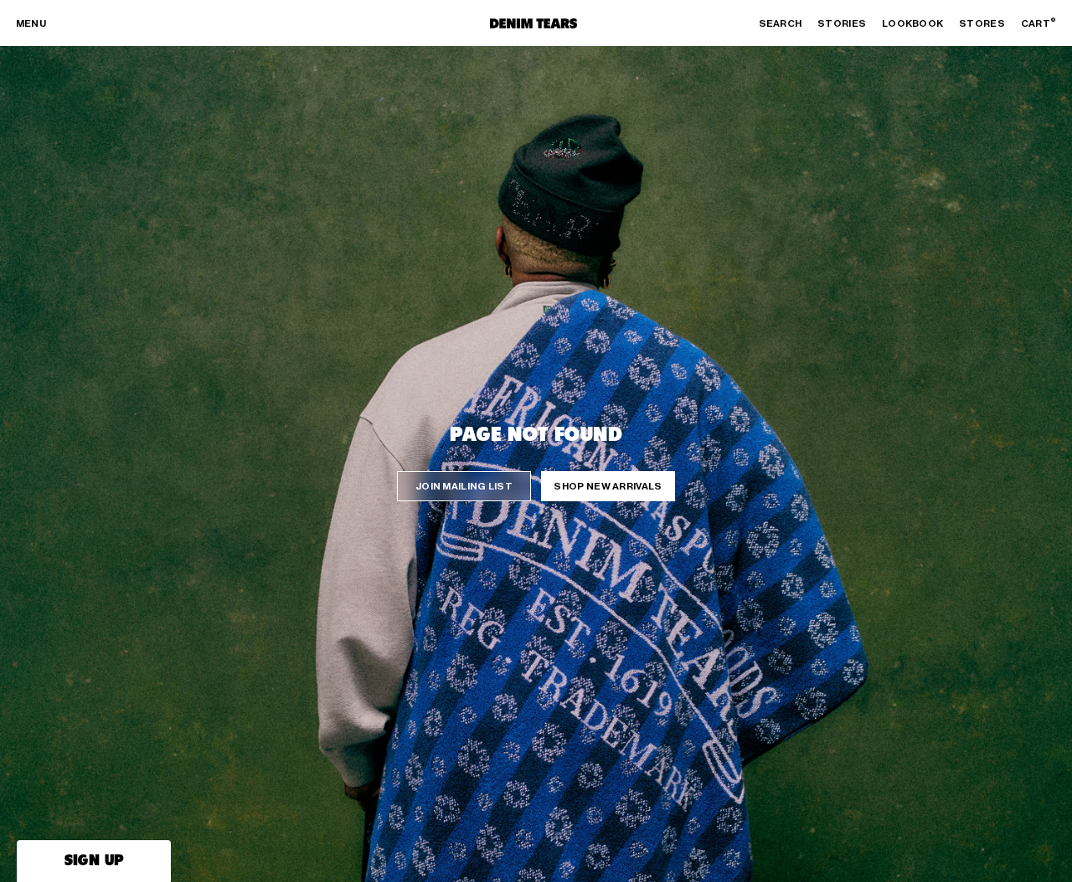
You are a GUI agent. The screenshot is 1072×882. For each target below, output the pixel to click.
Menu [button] (31, 23)
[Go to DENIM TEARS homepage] (533, 23)
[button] (94, 861)
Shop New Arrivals (608, 486)
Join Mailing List (464, 486)
